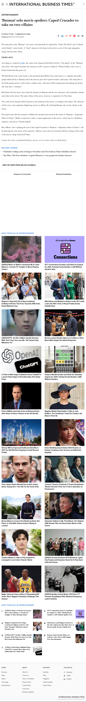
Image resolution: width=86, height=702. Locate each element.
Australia (45, 672)
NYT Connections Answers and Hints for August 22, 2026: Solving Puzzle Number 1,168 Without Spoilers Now (64, 267)
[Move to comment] (82, 36)
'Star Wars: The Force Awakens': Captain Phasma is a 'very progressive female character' (37, 156)
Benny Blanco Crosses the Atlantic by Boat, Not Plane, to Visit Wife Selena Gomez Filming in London (21, 523)
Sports (4, 679)
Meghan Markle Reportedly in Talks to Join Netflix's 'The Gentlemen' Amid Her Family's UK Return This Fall (63, 413)
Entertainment (6, 685)
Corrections (25, 689)
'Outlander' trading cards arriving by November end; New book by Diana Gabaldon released (39, 152)
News (3, 675)
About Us (25, 672)
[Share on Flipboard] (70, 36)
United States (47, 685)
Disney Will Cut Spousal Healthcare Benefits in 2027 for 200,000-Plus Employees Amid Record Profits (20, 450)
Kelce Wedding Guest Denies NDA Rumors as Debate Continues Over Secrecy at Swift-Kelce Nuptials (63, 450)
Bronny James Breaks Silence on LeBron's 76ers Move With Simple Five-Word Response (59, 637)
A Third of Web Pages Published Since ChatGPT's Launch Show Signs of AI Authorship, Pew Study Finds (21, 377)
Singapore (46, 679)
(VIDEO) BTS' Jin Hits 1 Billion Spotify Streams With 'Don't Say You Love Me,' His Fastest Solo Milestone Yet (20, 340)
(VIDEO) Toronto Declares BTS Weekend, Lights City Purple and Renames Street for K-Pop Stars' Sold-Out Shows (64, 560)
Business (4, 672)
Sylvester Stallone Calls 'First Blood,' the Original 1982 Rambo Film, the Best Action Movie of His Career (64, 523)
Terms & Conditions (28, 679)
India (44, 675)
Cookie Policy (26, 685)
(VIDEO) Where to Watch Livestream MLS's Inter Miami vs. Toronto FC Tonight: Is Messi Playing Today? (20, 267)
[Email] (78, 36)
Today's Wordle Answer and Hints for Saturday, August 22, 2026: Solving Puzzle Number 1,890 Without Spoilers (63, 377)
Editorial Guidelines (64, 174)
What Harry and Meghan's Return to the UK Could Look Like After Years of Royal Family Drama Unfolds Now (64, 303)
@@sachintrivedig (23, 34)
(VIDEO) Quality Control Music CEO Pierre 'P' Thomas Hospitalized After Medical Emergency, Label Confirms (63, 596)
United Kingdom (48, 682)
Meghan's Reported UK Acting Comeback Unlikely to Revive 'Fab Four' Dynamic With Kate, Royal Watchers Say (21, 303)
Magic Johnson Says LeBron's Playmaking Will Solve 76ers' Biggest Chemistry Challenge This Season (20, 596)
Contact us (25, 675)
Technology (5, 682)
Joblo (23, 63)
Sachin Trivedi (9, 34)
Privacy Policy (26, 682)
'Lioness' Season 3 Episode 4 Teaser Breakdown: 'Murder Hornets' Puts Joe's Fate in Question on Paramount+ (64, 487)
